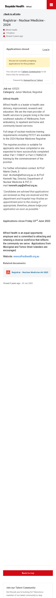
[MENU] (51, 4)
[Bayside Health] (28, 4)
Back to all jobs (11, 14)
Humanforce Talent (33, 80)
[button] (46, 49)
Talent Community (31, 71)
